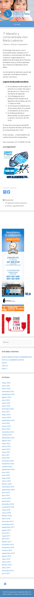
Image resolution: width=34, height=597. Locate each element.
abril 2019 (6, 495)
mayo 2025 (6, 403)
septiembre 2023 (8, 420)
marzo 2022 (6, 446)
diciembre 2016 (8, 544)
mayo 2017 (6, 536)
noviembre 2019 (8, 487)
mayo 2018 (6, 510)
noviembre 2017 (8, 524)
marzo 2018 (6, 513)
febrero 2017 (7, 542)
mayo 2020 (6, 478)
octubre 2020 (7, 466)
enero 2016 (6, 568)
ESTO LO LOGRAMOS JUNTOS (13, 360)
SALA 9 (4, 363)
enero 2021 (6, 458)
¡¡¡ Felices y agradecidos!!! (14, 206)
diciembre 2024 (8, 409)
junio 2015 (6, 573)
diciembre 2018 (8, 504)
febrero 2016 (7, 565)
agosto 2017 (6, 530)
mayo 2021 (6, 452)
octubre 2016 (7, 550)
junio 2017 (6, 533)
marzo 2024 (6, 417)
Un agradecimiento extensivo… (16, 203)
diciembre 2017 (8, 521)
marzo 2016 (6, 562)
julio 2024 (5, 412)
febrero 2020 (7, 484)
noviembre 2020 (8, 464)
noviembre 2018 (8, 507)
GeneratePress (26, 594)
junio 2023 (6, 423)
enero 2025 (6, 406)
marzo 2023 (6, 426)
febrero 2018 (7, 516)
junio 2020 (6, 475)
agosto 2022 (6, 440)
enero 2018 (6, 518)
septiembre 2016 (8, 553)
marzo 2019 (6, 498)
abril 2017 (6, 539)
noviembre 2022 (8, 432)
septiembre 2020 (8, 469)
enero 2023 (6, 429)
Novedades (9, 200)
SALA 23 (5, 366)
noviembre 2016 (8, 547)
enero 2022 (6, 449)
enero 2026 (6, 388)
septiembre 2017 (8, 527)
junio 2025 (6, 400)
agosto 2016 (6, 556)
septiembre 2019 (8, 490)
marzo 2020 (6, 481)
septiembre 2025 (8, 394)
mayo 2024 (6, 414)
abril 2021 (6, 455)
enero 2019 (6, 501)
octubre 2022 (7, 435)
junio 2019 (6, 492)
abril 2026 (6, 386)
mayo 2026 (6, 383)
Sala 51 (4, 368)
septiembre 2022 (8, 438)
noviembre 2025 (8, 391)
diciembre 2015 (8, 570)
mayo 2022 (6, 443)
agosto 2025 (6, 397)
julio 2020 (5, 472)
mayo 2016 (6, 559)
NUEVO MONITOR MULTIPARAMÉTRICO (17, 357)
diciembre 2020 (8, 461)
